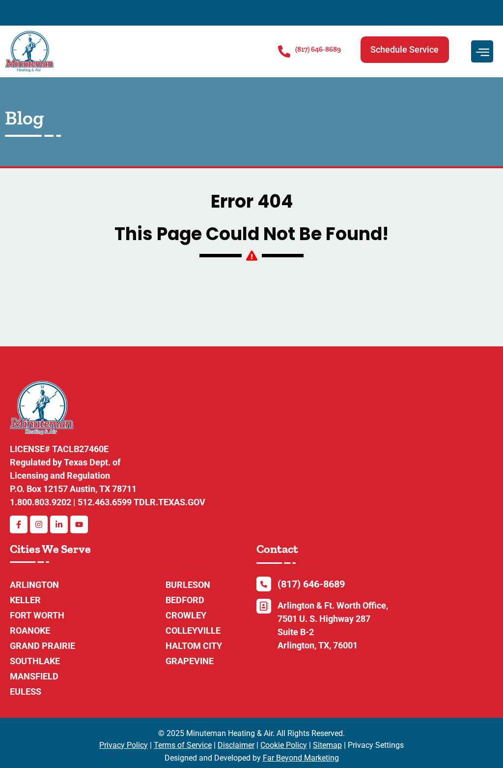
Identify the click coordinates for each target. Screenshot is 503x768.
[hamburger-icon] (482, 51)
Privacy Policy (123, 745)
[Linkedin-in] (59, 524)
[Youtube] (79, 524)
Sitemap (327, 745)
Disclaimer (236, 745)
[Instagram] (39, 524)
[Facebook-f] (19, 524)
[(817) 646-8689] (284, 51)
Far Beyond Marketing (301, 758)
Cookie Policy (283, 745)
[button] (405, 49)
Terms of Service (183, 745)
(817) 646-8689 (318, 49)
